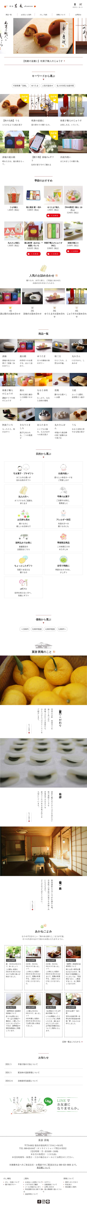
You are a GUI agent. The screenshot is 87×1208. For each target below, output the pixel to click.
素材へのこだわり (71, 1182)
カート (81, 7)
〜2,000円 (25, 629)
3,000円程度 (37, 629)
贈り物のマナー (10, 1184)
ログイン (75, 7)
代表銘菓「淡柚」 (20, 86)
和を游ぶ (68, 1184)
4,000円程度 (50, 629)
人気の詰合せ (47, 86)
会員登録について (50, 1184)
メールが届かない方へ (33, 1187)
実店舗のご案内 (70, 1187)
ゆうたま (35, 86)
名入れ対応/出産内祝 (65, 86)
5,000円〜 (62, 629)
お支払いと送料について (33, 1182)
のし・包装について (12, 1182)
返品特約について (31, 1194)
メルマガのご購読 (31, 1184)
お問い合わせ (49, 1187)
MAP (59, 1145)
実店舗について (43, 1168)
